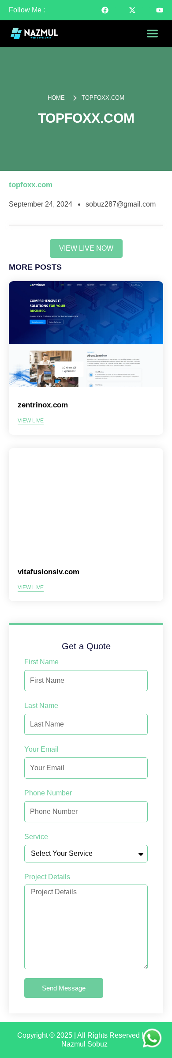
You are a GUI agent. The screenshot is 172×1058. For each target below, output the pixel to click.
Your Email (41, 749)
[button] (152, 34)
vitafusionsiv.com (48, 572)
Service (36, 836)
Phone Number (48, 793)
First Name (41, 662)
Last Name (41, 705)
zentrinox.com (43, 405)
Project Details (47, 877)
